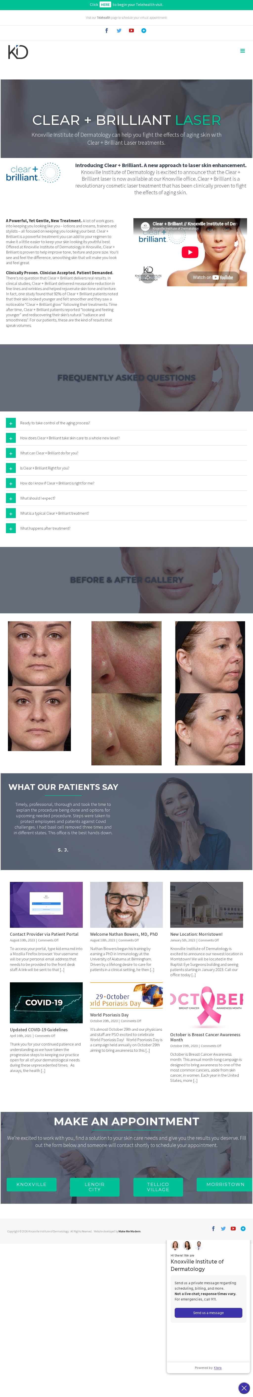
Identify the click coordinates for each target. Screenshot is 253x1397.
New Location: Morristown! (196, 934)
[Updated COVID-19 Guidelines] (46, 1002)
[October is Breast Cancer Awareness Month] (206, 1005)
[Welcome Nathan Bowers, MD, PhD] (126, 905)
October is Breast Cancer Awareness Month (205, 1037)
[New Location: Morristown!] (206, 905)
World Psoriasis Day (109, 1014)
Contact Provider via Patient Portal (44, 934)
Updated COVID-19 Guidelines (39, 1029)
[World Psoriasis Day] (126, 995)
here (105, 4)
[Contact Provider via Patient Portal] (46, 905)
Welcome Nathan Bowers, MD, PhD (124, 934)
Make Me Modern (130, 1231)
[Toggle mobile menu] (243, 50)
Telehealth (103, 18)
